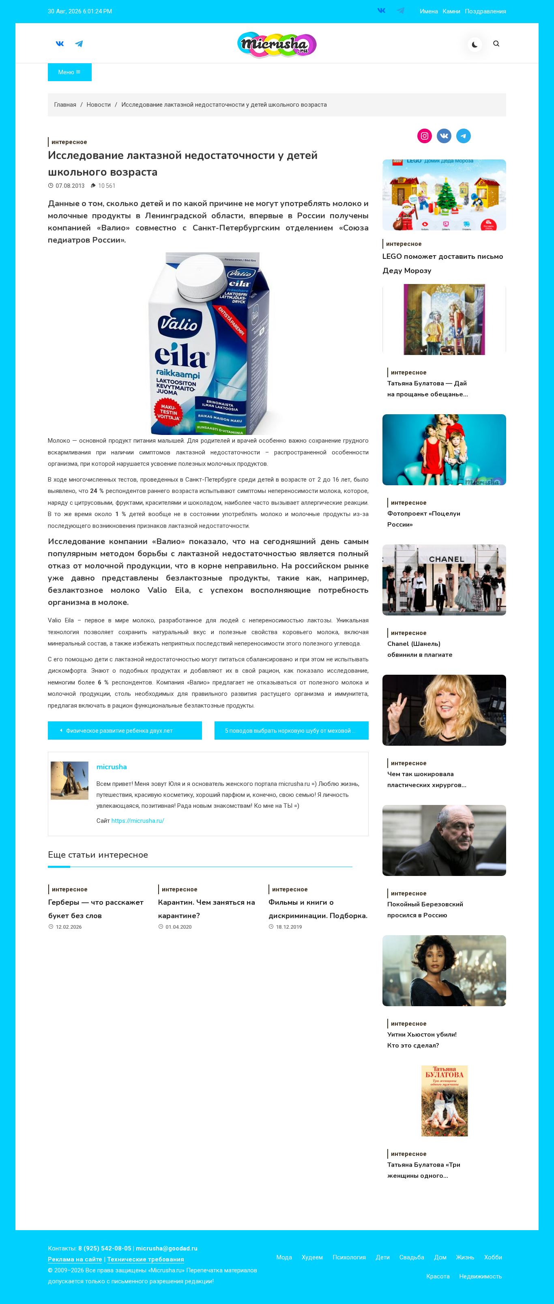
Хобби (493, 1257)
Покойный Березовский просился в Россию (425, 910)
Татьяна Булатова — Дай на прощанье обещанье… (427, 389)
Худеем (312, 1257)
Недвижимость (481, 1276)
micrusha (112, 767)
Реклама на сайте (75, 1259)
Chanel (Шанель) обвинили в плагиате (420, 649)
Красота (438, 1276)
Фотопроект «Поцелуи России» (423, 519)
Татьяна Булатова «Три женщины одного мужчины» (423, 1170)
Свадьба (411, 1257)
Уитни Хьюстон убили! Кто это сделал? (422, 1040)
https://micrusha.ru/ (138, 820)
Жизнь (465, 1257)
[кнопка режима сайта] (475, 44)
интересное (69, 142)
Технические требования (145, 1259)
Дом (440, 1257)
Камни (451, 11)
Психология (349, 1257)
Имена (429, 11)
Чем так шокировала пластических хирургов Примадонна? (424, 780)
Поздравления (485, 11)
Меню (66, 72)
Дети (383, 1257)
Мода (284, 1257)
